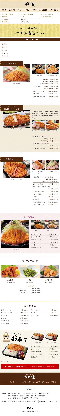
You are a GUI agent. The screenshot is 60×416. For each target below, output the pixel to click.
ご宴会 (24, 382)
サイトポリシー (52, 401)
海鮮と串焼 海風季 (13, 395)
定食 (5, 44)
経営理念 (22, 401)
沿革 (35, 401)
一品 (5, 50)
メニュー (18, 382)
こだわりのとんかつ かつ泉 (29, 393)
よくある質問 (36, 382)
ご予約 (29, 382)
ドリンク (7, 53)
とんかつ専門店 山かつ (14, 398)
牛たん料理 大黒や (40, 395)
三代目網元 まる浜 (27, 398)
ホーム (6, 382)
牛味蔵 (36, 398)
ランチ (6, 47)
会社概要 (29, 401)
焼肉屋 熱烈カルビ (43, 393)
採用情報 (53, 382)
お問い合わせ (45, 382)
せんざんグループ (12, 401)
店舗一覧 (12, 382)
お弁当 (6, 56)
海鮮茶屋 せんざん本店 (14, 393)
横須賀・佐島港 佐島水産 (26, 395)
